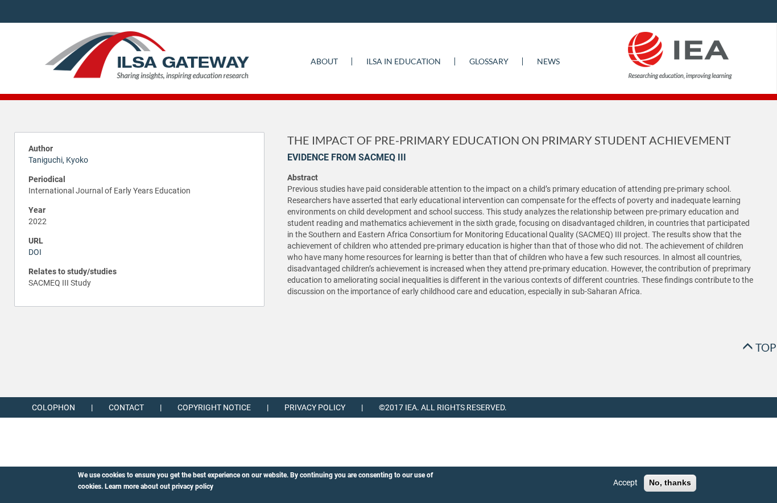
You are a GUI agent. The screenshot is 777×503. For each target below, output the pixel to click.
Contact (126, 407)
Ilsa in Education (403, 61)
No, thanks (670, 482)
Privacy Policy (314, 407)
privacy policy (192, 486)
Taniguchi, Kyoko (58, 159)
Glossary (489, 61)
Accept (625, 482)
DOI (35, 252)
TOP (764, 347)
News (548, 61)
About (324, 61)
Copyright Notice (214, 407)
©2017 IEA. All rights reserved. (443, 407)
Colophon (53, 407)
